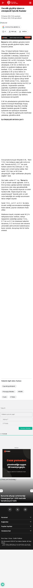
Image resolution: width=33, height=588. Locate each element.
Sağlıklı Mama (12, 544)
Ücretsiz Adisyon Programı (26, 545)
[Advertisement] (16, 140)
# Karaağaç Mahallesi (8, 391)
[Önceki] (1, 490)
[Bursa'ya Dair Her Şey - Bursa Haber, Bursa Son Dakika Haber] (12, 3)
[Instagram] (25, 509)
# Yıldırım (12, 397)
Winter (3, 543)
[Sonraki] (31, 490)
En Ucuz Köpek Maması (19, 544)
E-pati (4, 544)
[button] (30, 2)
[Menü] (3, 3)
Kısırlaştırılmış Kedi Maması (11, 545)
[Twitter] (17, 509)
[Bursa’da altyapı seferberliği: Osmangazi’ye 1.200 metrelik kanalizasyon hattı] (16, 491)
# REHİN (20, 391)
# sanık (4, 397)
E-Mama (7, 544)
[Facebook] (10, 509)
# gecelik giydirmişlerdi (9, 386)
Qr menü (18, 545)
